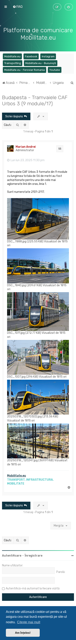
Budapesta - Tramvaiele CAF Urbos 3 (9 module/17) (34, 100)
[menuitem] (18, 6)
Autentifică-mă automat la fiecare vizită (33, 588)
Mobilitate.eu (16, 475)
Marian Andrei (26, 147)
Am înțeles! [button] (23, 632)
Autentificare (11, 555)
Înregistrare (33, 555)
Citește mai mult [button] (28, 622)
